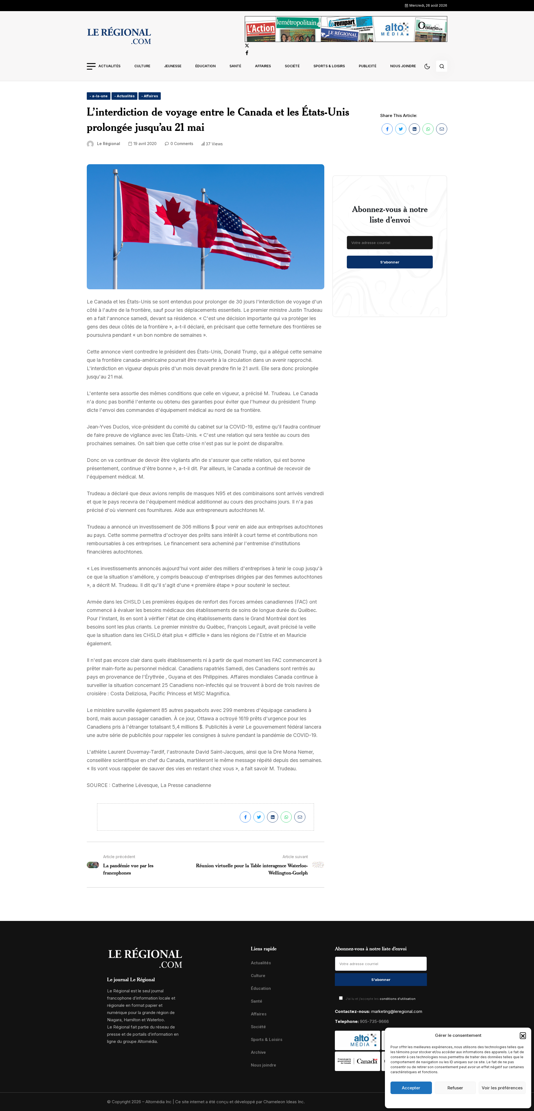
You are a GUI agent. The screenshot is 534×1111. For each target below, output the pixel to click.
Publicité (367, 66)
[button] (523, 1035)
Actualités (109, 66)
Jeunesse (172, 66)
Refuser (455, 1087)
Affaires (263, 66)
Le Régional (108, 143)
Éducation (205, 66)
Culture (142, 66)
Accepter (411, 1087)
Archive (258, 1052)
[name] (119, 36)
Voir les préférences (502, 1087)
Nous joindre (403, 66)
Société (292, 66)
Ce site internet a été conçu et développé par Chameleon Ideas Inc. (240, 1101)
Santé (235, 66)
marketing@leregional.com (396, 1011)
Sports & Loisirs (329, 66)
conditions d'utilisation (398, 999)
